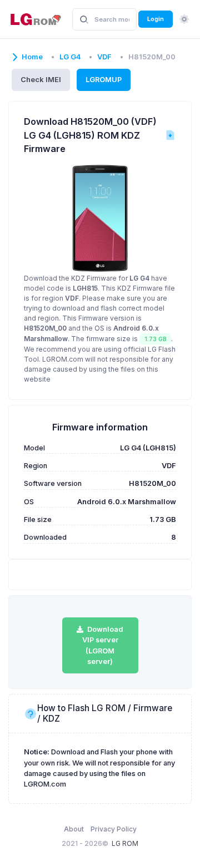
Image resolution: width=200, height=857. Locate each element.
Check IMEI (41, 79)
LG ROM (125, 843)
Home (32, 57)
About (74, 829)
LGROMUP (104, 79)
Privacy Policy (114, 829)
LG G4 (70, 57)
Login (155, 19)
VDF (104, 57)
